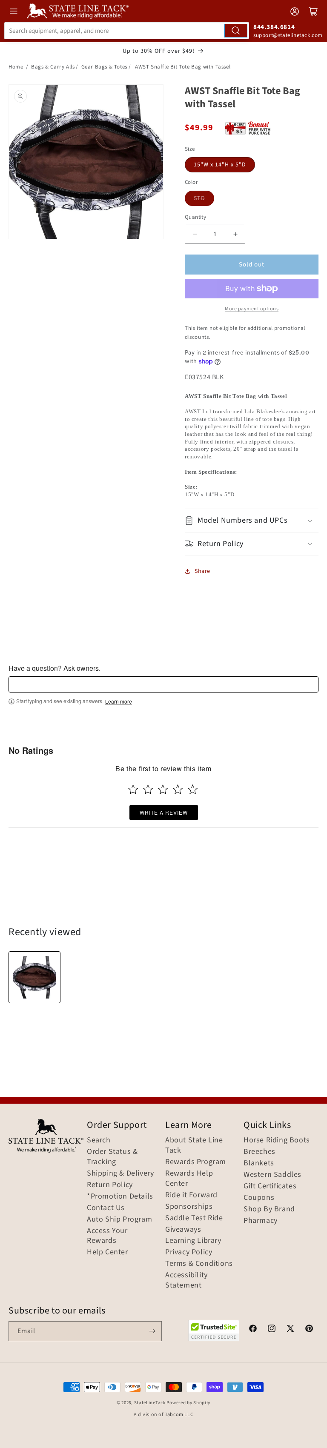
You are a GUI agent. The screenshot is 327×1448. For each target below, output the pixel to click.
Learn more (118, 701)
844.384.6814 (274, 27)
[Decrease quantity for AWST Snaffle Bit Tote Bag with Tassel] (194, 234)
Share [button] (202, 571)
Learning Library (193, 1241)
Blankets (259, 1163)
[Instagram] (271, 1329)
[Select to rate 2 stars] (148, 789)
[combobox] (126, 30)
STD (199, 198)
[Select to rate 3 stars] (162, 789)
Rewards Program (195, 1162)
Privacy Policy (188, 1252)
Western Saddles (272, 1175)
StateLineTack (150, 1402)
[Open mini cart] (313, 11)
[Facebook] (253, 1329)
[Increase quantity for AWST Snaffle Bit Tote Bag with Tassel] (235, 234)
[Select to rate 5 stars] (192, 789)
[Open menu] (13, 11)
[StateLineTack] (78, 11)
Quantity (195, 217)
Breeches (259, 1152)
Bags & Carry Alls (53, 67)
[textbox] (163, 684)
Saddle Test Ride (194, 1218)
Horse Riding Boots (277, 1140)
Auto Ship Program (119, 1219)
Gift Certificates (270, 1186)
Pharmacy (261, 1221)
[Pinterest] (309, 1329)
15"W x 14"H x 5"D (220, 164)
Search (99, 1140)
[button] (251, 520)
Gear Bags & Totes (104, 67)
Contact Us (106, 1208)
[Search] (235, 30)
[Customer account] (294, 11)
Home (16, 67)
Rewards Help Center (189, 1178)
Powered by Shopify (188, 1402)
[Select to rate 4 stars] (177, 789)
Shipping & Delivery (120, 1173)
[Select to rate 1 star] (133, 789)
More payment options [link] (251, 308)
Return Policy (110, 1185)
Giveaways (183, 1230)
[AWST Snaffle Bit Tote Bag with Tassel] (34, 977)
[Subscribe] (152, 1331)
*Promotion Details (120, 1196)
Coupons (259, 1198)
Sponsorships (188, 1207)
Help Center (107, 1252)
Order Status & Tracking (112, 1157)
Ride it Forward (191, 1195)
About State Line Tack (194, 1145)
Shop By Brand (269, 1209)
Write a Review (164, 812)
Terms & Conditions (199, 1264)
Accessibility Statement (186, 1280)
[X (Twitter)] (290, 1329)
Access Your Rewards (107, 1236)
